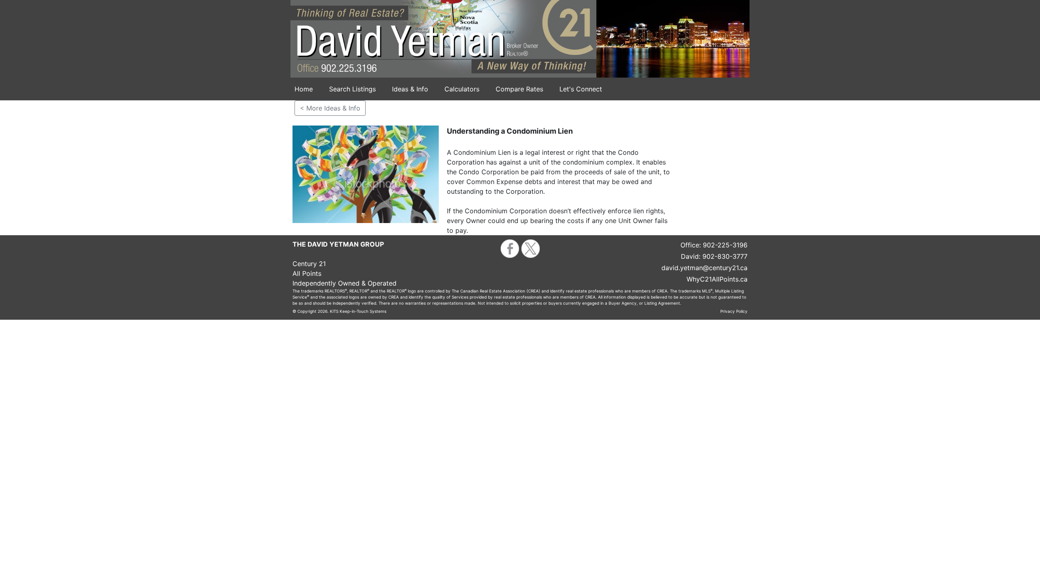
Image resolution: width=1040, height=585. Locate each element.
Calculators (461, 89)
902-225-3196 (725, 245)
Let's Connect (580, 89)
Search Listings (352, 89)
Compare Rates (519, 89)
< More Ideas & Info (330, 108)
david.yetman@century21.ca (704, 268)
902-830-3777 (725, 256)
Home (304, 89)
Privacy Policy (734, 311)
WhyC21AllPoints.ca (717, 279)
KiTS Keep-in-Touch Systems (358, 311)
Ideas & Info (410, 89)
